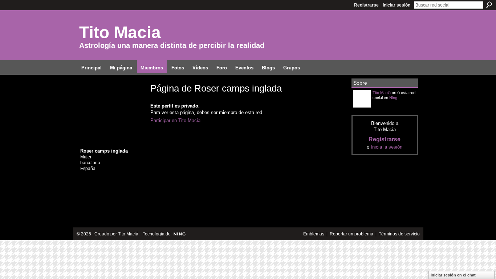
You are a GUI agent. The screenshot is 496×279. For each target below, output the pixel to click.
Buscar (489, 4)
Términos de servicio (399, 233)
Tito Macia (120, 32)
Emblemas (313, 233)
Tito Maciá (382, 92)
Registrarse (366, 5)
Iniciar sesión (396, 5)
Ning (393, 98)
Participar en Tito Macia (175, 120)
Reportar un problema (351, 233)
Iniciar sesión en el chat (453, 275)
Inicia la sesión (386, 147)
